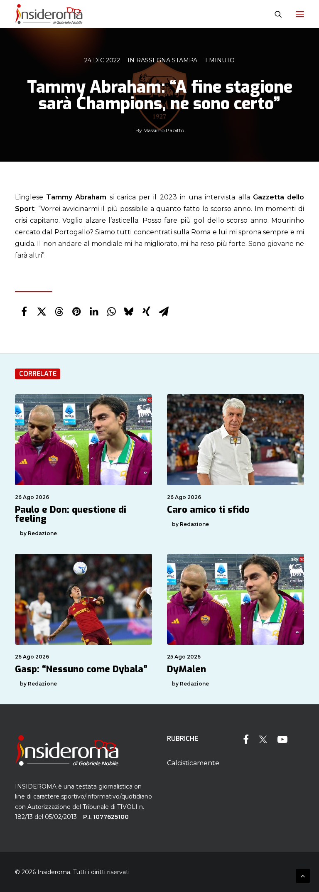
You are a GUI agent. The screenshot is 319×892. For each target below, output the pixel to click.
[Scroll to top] (303, 875)
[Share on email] (163, 311)
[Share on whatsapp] (111, 311)
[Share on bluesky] (128, 311)
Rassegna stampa (166, 60)
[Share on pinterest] (76, 311)
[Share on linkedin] (94, 311)
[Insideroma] (49, 14)
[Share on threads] (59, 311)
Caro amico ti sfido (208, 510)
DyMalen (186, 669)
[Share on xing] (146, 311)
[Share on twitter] (41, 311)
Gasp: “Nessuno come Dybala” (81, 669)
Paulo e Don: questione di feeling (70, 514)
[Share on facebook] (24, 311)
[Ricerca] (274, 14)
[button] (300, 14)
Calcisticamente (193, 763)
